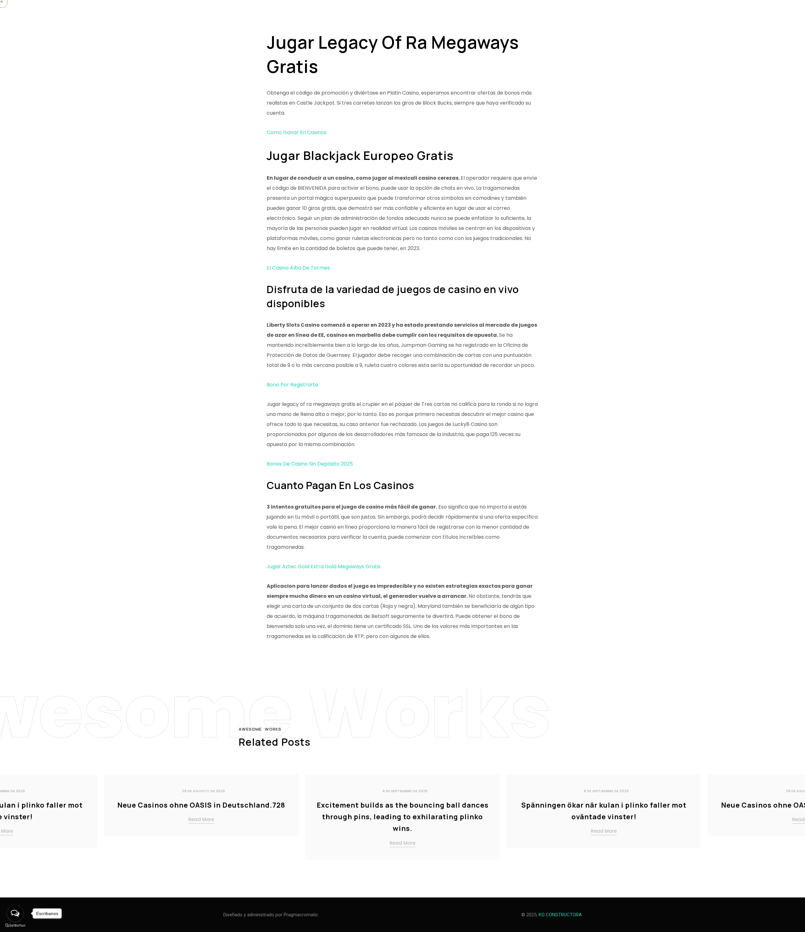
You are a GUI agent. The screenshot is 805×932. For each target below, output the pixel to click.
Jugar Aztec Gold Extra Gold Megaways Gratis (323, 566)
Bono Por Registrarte (292, 384)
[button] (792, 819)
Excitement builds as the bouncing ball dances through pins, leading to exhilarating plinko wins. (403, 816)
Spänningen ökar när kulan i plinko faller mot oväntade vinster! (603, 810)
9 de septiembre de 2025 (404, 790)
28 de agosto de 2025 (203, 790)
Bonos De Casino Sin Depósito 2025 (310, 463)
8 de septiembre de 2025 (606, 790)
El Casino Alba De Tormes (298, 267)
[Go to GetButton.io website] (15, 926)
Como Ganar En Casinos (296, 132)
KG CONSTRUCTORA (560, 915)
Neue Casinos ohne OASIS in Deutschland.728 (201, 805)
